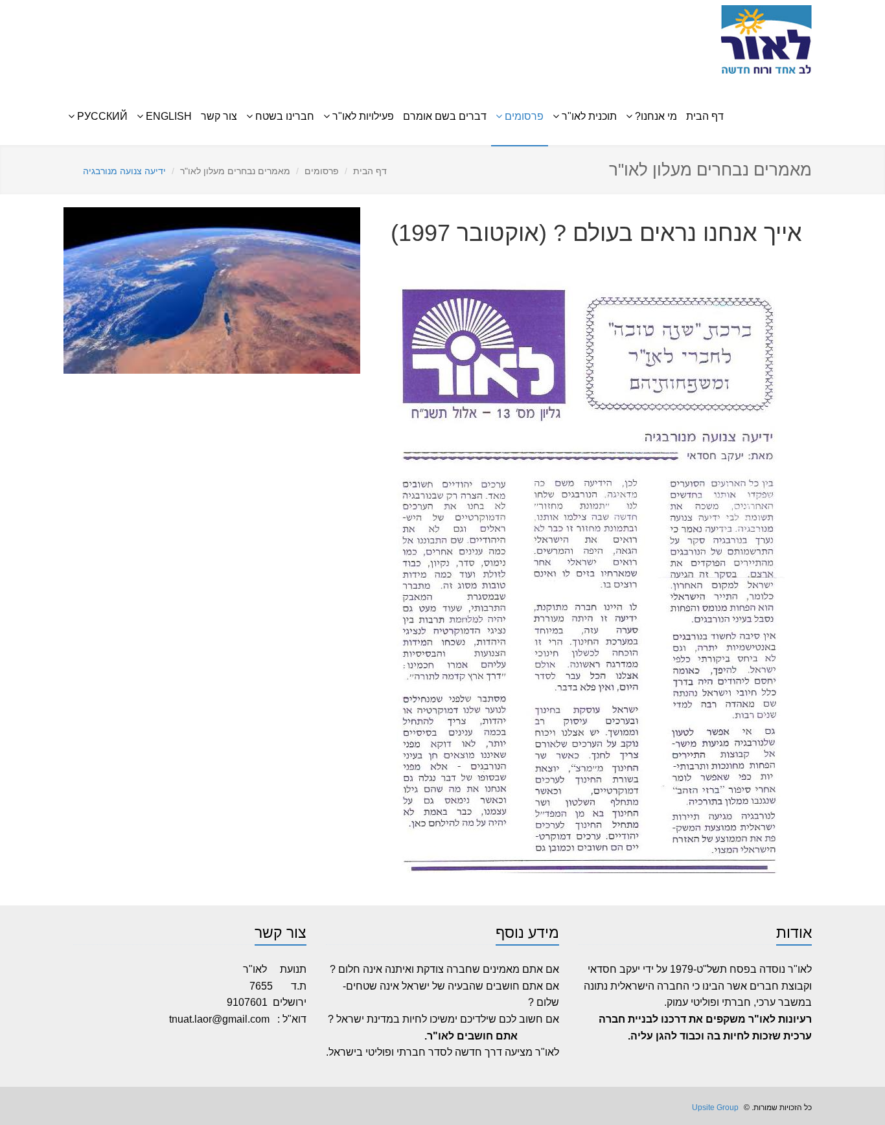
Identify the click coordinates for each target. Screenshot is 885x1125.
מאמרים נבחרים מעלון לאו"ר (235, 171)
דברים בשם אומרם (445, 116)
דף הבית (705, 116)
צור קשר (219, 116)
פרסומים (322, 171)
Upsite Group (714, 1107)
